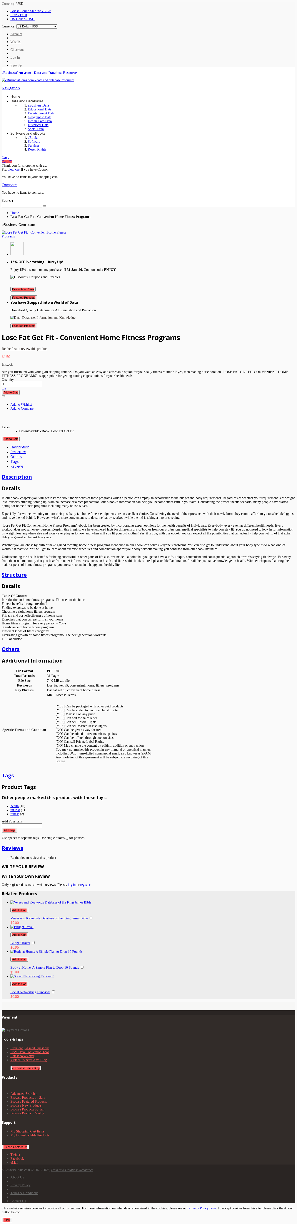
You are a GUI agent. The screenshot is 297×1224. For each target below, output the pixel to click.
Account (16, 34)
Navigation (11, 88)
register (85, 885)
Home (14, 213)
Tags (14, 461)
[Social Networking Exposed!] (32, 976)
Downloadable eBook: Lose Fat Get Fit (46, 431)
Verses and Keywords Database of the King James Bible (49, 918)
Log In (15, 57)
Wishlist (15, 42)
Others (16, 456)
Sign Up (16, 65)
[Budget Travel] (21, 927)
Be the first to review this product (24, 349)
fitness (14, 814)
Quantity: (8, 379)
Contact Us (18, 1201)
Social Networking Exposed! (30, 992)
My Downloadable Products (29, 1135)
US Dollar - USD (22, 19)
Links (6, 427)
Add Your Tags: (12, 821)
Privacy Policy (20, 1185)
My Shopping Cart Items (27, 1131)
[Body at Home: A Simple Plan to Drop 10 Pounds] (46, 951)
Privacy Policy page (202, 1208)
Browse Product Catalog (27, 1113)
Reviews (16, 466)
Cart (5, 157)
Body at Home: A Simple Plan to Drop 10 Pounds (44, 967)
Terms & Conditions (24, 1193)
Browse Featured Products (28, 1101)
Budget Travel (20, 943)
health (14, 806)
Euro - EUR (18, 15)
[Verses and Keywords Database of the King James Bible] (50, 902)
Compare (9, 184)
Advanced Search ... (24, 1093)
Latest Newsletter (22, 1056)
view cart (14, 169)
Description (19, 447)
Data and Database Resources (72, 1170)
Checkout (17, 49)
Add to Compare (21, 408)
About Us (17, 1177)
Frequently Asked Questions (29, 1048)
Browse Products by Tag (27, 1109)
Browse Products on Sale (27, 1097)
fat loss (15, 810)
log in (72, 885)
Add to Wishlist (21, 404)
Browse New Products (26, 1105)
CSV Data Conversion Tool (29, 1052)
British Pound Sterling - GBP (30, 11)
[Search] (44, 206)
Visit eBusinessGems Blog (28, 1060)
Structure (18, 451)
